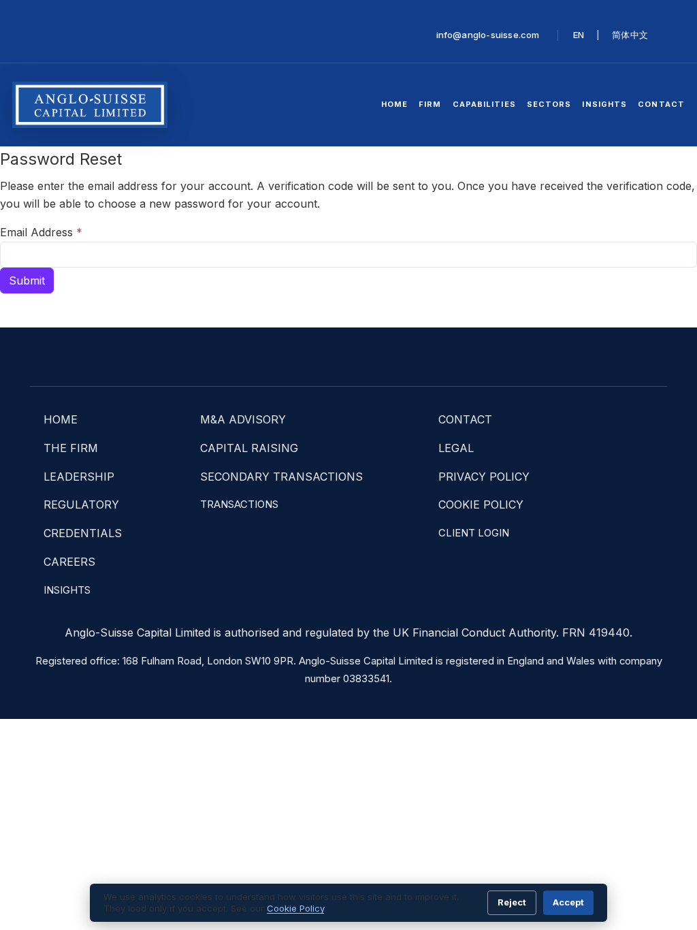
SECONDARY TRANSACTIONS (281, 476)
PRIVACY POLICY (484, 476)
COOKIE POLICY (480, 504)
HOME (61, 419)
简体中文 (630, 35)
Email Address (41, 232)
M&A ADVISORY (243, 419)
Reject (512, 902)
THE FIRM (71, 448)
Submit (27, 280)
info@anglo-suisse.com (488, 35)
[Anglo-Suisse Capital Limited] (89, 105)
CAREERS (69, 561)
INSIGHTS (67, 590)
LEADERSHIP (79, 476)
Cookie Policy (295, 908)
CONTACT (465, 419)
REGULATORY (81, 504)
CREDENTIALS (83, 533)
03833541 (366, 679)
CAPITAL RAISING (249, 448)
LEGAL (456, 448)
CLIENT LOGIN (473, 533)
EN (578, 35)
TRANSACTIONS (239, 504)
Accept (568, 902)
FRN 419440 (596, 632)
